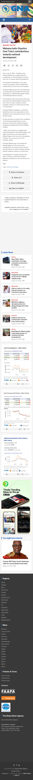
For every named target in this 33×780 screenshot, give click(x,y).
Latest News (8, 252)
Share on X (17, 177)
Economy (4, 636)
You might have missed (12, 538)
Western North (5, 620)
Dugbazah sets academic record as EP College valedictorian (20, 276)
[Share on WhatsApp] (12, 65)
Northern (4, 602)
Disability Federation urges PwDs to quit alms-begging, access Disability (16, 208)
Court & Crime (5, 631)
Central (3, 592)
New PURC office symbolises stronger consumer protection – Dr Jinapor (19, 262)
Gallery (3, 649)
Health (3, 651)
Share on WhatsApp (17, 183)
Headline (6, 45)
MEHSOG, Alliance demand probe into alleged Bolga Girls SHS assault (19, 305)
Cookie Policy (5, 678)
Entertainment (5, 641)
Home (3, 666)
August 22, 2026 (16, 267)
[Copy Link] (21, 65)
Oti (2, 605)
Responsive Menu (30, 1)
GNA (15, 61)
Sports (3, 661)
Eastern (3, 595)
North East (4, 600)
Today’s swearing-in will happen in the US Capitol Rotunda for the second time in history (17, 200)
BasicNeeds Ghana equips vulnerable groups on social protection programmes (20, 334)
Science (3, 656)
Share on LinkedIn (18, 188)
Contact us (5, 773)
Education (14, 272)
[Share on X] (8, 65)
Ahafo (3, 582)
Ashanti (3, 585)
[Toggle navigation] (3, 20)
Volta (3, 615)
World (3, 664)
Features (4, 646)
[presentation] (27, 538)
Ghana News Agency (21, 769)
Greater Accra (5, 597)
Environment (5, 644)
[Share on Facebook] (4, 65)
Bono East (4, 590)
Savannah (4, 607)
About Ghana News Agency (9, 720)
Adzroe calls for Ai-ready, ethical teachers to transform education (20, 290)
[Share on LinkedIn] (17, 65)
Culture (3, 634)
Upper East (4, 610)
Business (4, 629)
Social (13, 257)
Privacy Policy (5, 680)
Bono (3, 587)
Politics (12, 45)
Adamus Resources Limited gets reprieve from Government (19, 319)
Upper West (4, 612)
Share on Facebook (17, 172)
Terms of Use (5, 675)
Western (3, 617)
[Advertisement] (16, 232)
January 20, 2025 (8, 61)
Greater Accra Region (12, 167)
